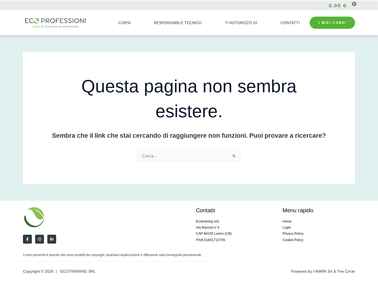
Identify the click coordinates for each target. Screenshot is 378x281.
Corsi (124, 23)
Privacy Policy (293, 234)
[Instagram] (34, 6)
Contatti (290, 23)
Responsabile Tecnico (178, 23)
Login (287, 227)
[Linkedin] (51, 239)
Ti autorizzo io (241, 23)
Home (287, 221)
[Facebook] (24, 6)
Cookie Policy (293, 240)
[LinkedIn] (44, 6)
